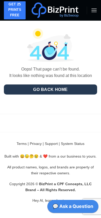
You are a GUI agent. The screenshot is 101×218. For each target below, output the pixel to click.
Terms (22, 144)
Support (51, 144)
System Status (72, 144)
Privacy (36, 144)
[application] (73, 207)
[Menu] (94, 10)
